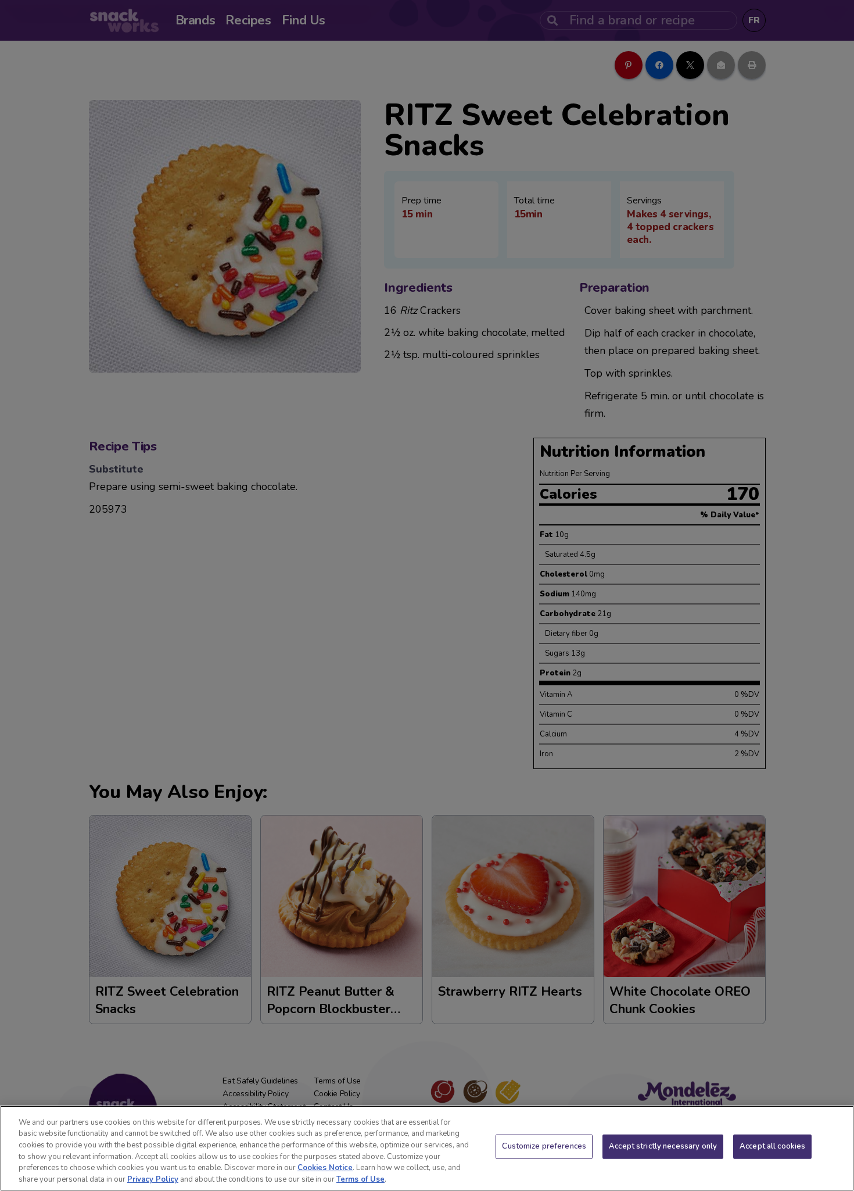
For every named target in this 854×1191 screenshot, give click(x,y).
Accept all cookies (772, 1146)
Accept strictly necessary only (663, 1146)
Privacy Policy (152, 1179)
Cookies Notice (325, 1168)
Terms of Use (360, 1179)
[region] (427, 1148)
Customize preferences (544, 1146)
